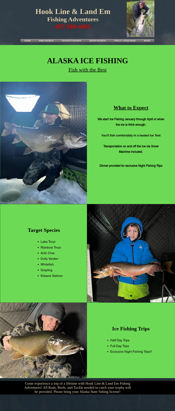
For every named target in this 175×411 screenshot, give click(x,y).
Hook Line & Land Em (72, 11)
